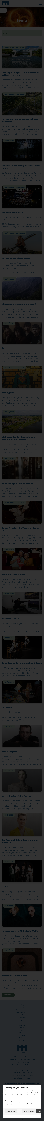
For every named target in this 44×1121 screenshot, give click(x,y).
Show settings (11, 1111)
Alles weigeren (29, 1111)
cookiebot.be (10, 1116)
